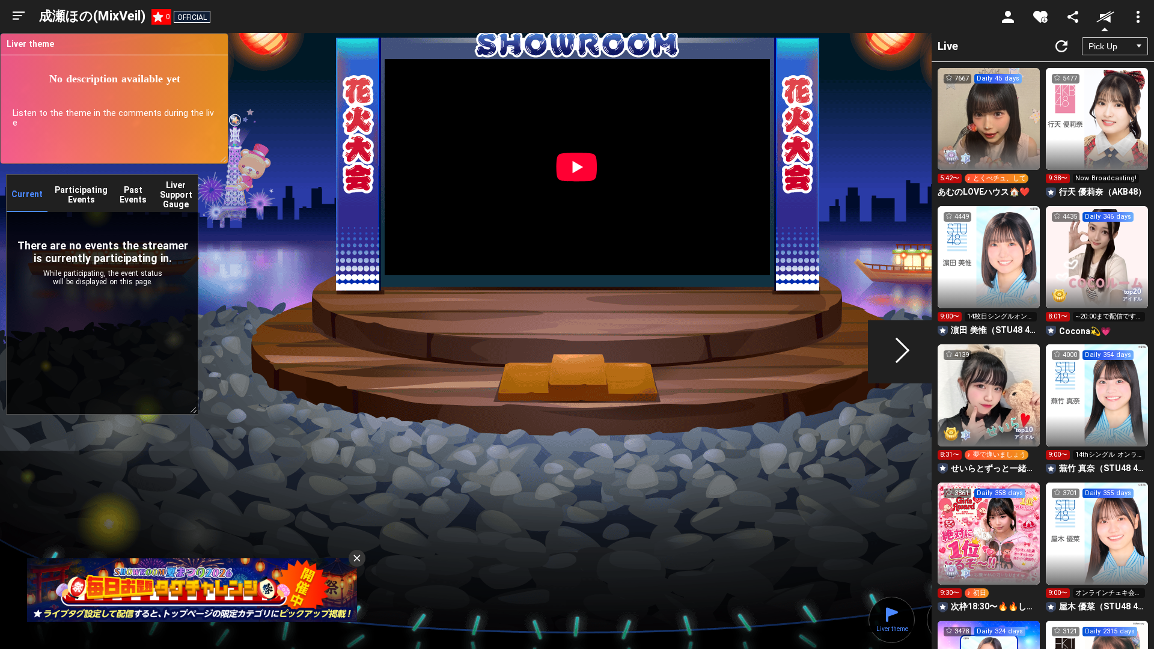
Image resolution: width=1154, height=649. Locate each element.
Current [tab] (27, 194)
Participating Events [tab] (81, 194)
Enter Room (989, 130)
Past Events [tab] (133, 194)
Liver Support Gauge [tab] (176, 194)
